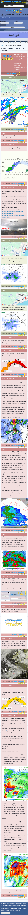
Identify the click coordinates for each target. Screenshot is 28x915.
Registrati (3, 25)
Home (2, 45)
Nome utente (3, 21)
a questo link (13, 355)
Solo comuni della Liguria (14, 36)
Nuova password (10, 25)
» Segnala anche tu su (7, 129)
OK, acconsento (5, 913)
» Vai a (3, 73)
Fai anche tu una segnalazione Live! (19, 74)
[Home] (14, 2)
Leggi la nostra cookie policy (13, 910)
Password (16, 21)
